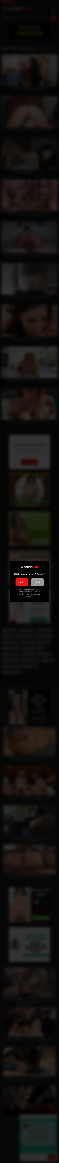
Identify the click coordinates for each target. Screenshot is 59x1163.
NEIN (37, 582)
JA (21, 582)
